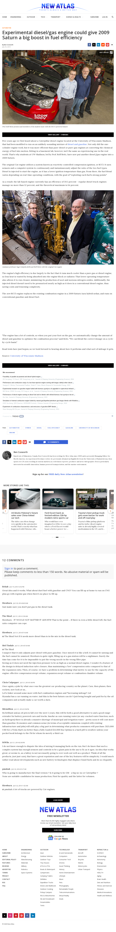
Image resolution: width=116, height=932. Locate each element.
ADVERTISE (6, 869)
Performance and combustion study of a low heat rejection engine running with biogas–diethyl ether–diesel (37, 382)
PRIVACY (5, 876)
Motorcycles (82, 866)
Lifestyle (62, 876)
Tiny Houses (44, 863)
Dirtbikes (43, 879)
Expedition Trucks (46, 882)
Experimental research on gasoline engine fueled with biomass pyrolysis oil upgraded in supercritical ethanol (38, 388)
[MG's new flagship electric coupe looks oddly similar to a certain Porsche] (91, 499)
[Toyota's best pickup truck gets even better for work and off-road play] (58, 499)
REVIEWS (5, 866)
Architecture (25, 853)
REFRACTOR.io (102, 850)
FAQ (3, 886)
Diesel (39, 428)
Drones (62, 863)
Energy (23, 856)
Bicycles (81, 859)
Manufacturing (26, 859)
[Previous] (5, 511)
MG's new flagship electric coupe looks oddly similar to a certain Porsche (91, 515)
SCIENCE (100, 853)
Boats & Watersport (47, 869)
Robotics (24, 869)
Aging (99, 876)
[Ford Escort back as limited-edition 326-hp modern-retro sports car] (24, 499)
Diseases (100, 889)
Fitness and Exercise (104, 886)
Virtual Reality (64, 896)
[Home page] (58, 6)
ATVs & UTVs (45, 866)
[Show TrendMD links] (112, 416)
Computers (63, 856)
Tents (42, 905)
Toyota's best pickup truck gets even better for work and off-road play (58, 515)
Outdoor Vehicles (46, 856)
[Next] (110, 511)
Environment (101, 866)
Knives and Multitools (48, 886)
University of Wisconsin (89, 428)
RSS (3, 882)
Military (24, 866)
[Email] (112, 44)
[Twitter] (94, 44)
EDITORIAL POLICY (9, 859)
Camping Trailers (46, 876)
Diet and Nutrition (103, 882)
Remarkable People (66, 889)
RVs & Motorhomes (47, 896)
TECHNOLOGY (64, 850)
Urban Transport (84, 869)
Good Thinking (64, 866)
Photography (64, 886)
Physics (100, 869)
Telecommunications (67, 892)
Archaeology (101, 856)
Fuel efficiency (54, 428)
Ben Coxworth (21, 452)
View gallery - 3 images (58, 135)
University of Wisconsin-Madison (26, 356)
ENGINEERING (15, 17)
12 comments (53, 442)
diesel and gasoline (77, 144)
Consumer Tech (65, 859)
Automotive (6, 28)
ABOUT (5, 856)
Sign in (9, 568)
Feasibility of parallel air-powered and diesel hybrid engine (21, 376)
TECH (43, 17)
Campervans (44, 873)
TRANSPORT (55, 17)
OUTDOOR (31, 17)
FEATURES (6, 863)
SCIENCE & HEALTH (73, 17)
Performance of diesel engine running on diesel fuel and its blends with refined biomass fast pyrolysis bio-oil (38, 394)
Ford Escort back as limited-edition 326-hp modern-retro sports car (23, 515)
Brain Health (101, 879)
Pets (60, 882)
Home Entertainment (67, 873)
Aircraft (80, 853)
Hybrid (28, 428)
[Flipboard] (107, 44)
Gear (42, 853)
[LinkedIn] (98, 44)
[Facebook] (89, 44)
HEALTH (100, 873)
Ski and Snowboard (47, 899)
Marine (80, 863)
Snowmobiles (45, 902)
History (61, 869)
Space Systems (26, 873)
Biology (100, 863)
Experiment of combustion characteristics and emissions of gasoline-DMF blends (29, 406)
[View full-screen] (111, 52)
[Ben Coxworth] (6, 455)
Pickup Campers (46, 892)
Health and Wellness (104, 896)
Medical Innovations (104, 892)
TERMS (5, 873)
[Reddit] (103, 44)
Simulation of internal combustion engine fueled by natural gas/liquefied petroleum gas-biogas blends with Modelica (40, 400)
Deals (61, 899)
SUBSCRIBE (94, 17)
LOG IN (105, 17)
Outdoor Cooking (46, 889)
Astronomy (101, 859)
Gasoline (69, 428)
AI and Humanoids (66, 853)
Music (61, 879)
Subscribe (58, 830)
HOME (4, 17)
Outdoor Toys (45, 859)
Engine (12, 432)
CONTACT (6, 879)
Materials (24, 863)
